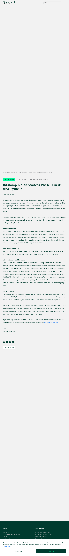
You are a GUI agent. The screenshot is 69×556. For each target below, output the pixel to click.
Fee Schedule (6, 539)
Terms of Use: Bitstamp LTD (42, 532)
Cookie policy (7, 546)
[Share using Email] (4, 342)
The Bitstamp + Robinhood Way (11, 534)
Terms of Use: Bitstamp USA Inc (43, 534)
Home (5, 172)
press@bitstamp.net (51, 322)
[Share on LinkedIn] (10, 342)
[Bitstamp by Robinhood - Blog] (7, 2)
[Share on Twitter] (7, 342)
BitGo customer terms (41, 536)
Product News (12, 172)
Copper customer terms (41, 539)
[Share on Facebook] (13, 342)
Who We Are (6, 532)
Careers (5, 536)
